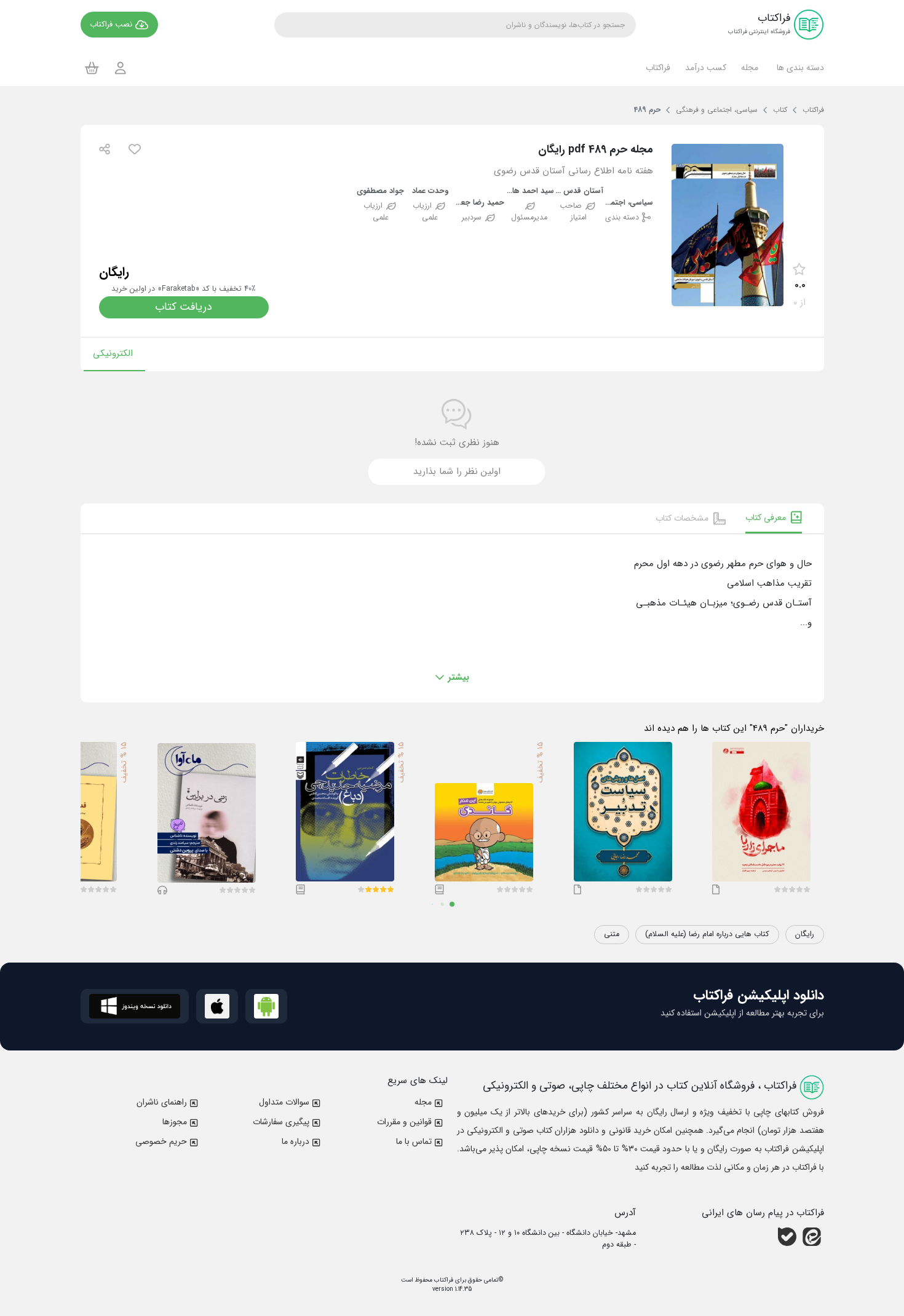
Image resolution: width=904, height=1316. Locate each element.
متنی (611, 934)
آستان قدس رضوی (579, 191)
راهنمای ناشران (162, 1102)
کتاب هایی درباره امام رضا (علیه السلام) (707, 934)
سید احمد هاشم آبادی (529, 191)
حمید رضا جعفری (480, 203)
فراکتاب (442, 1280)
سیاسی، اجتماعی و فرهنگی (628, 203)
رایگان (804, 934)
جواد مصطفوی (380, 191)
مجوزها (174, 1122)
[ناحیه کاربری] (120, 68)
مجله (423, 1102)
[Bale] (787, 1237)
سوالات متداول (284, 1102)
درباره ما (295, 1141)
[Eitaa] (812, 1237)
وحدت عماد (430, 191)
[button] (798, 67)
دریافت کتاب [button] (183, 307)
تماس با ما (414, 1141)
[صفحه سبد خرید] (92, 67)
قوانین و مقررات (404, 1122)
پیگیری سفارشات (281, 1122)
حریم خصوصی (161, 1141)
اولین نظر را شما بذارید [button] (457, 471)
